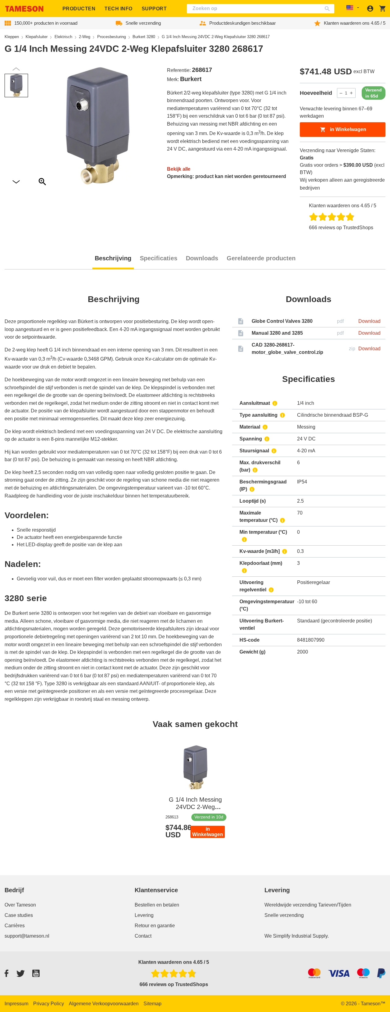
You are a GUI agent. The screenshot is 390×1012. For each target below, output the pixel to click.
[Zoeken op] (328, 8)
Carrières (15, 925)
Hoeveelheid (316, 93)
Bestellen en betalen (157, 904)
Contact (143, 936)
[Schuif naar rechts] (16, 69)
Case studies (19, 915)
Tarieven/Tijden (334, 904)
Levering (144, 915)
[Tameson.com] (24, 8)
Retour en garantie (155, 925)
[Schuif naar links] (16, 182)
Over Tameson (20, 904)
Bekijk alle (178, 169)
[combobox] (260, 8)
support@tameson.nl (27, 936)
